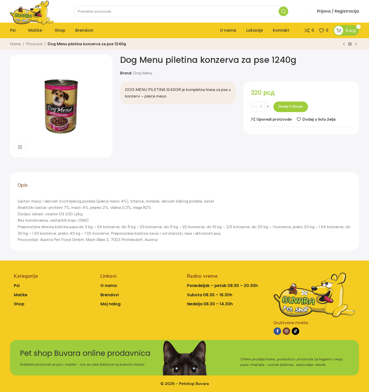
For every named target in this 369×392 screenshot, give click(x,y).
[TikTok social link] (295, 331)
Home (15, 43)
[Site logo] (32, 12)
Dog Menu (142, 73)
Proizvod (34, 43)
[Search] (283, 11)
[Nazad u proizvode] (350, 44)
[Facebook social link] (277, 331)
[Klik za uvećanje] (20, 147)
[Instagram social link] (286, 331)
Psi (17, 285)
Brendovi (109, 295)
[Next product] (356, 44)
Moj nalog (110, 304)
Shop (19, 304)
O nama (108, 285)
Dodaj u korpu (290, 106)
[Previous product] (344, 44)
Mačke (20, 295)
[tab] (23, 185)
